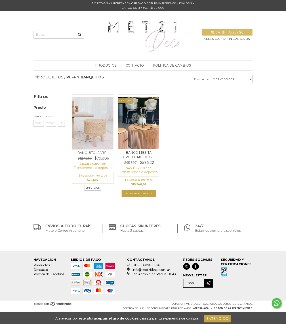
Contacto (135, 65)
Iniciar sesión (239, 38)
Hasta (49, 116)
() (229, 32)
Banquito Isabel (92, 153)
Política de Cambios (172, 65)
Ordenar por (202, 79)
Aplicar (61, 123)
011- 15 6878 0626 (146, 265)
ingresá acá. (200, 308)
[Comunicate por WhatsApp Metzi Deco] (277, 303)
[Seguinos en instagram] (186, 266)
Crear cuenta (215, 38)
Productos (106, 65)
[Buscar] (79, 35)
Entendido (217, 318)
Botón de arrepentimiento (233, 308)
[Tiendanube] (53, 305)
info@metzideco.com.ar (151, 270)
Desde (38, 116)
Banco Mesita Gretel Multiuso (138, 155)
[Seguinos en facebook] (195, 266)
